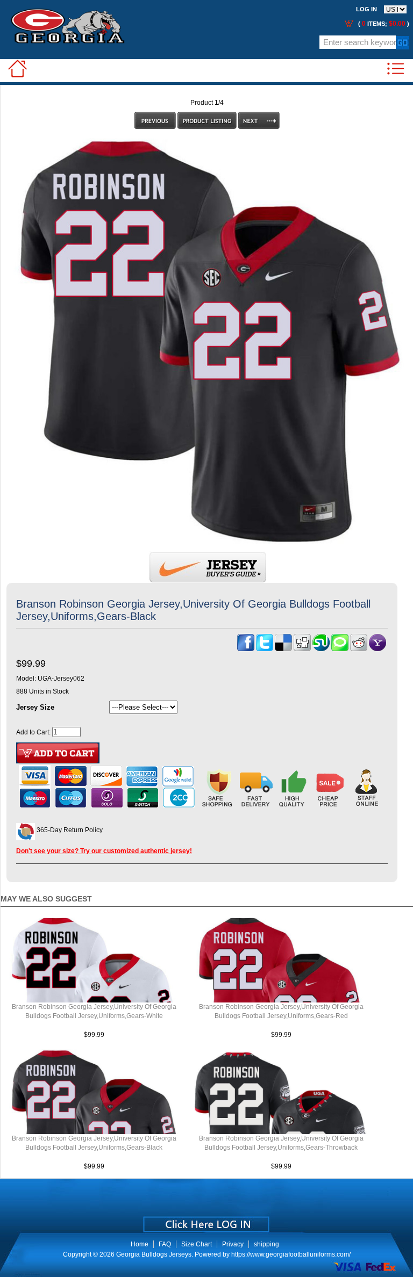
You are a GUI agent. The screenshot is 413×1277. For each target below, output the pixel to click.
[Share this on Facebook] (245, 649)
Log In (366, 9)
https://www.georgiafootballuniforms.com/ (291, 1254)
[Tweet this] (264, 649)
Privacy (233, 1244)
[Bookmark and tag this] (358, 649)
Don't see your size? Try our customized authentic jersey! (104, 851)
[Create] (205, 1221)
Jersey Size (35, 707)
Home (139, 1244)
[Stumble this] (321, 649)
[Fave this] (339, 649)
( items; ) (383, 23)
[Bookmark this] (377, 649)
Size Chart (196, 1244)
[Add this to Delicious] (283, 649)
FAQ (165, 1244)
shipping (266, 1244)
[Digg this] (302, 649)
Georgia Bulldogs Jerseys (153, 1254)
